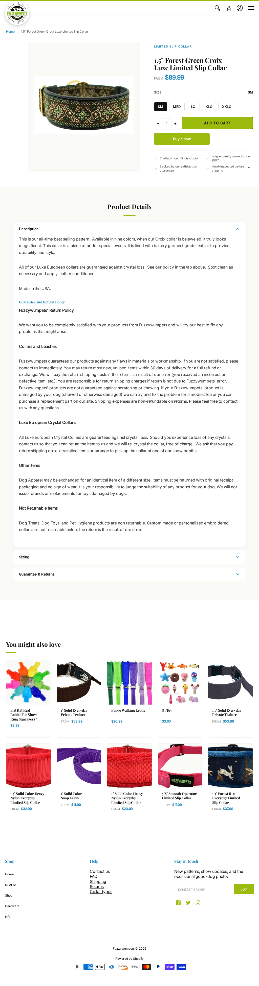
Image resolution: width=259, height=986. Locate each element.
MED (177, 107)
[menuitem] (217, 8)
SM (160, 107)
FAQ (93, 876)
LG (193, 107)
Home (10, 31)
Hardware (12, 906)
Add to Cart (217, 123)
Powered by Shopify (129, 958)
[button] (217, 8)
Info (7, 917)
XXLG (226, 107)
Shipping (98, 881)
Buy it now (181, 139)
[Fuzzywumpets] (17, 13)
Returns (97, 886)
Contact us (100, 871)
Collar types (101, 891)
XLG (209, 107)
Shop (8, 895)
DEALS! (10, 885)
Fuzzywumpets (124, 948)
